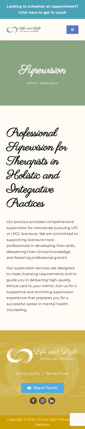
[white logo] (42, 347)
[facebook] (33, 400)
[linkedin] (51, 400)
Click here (28, 12)
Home (31, 83)
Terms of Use (57, 373)
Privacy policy (28, 373)
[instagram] (42, 400)
